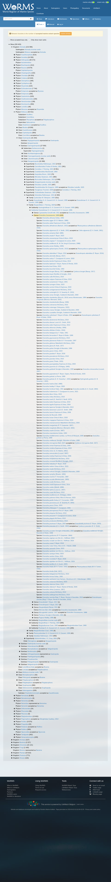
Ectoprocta (25, 91)
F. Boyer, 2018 (53, 353)
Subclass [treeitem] (29, 143)
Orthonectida (25, 708)
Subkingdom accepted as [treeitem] (31, 52)
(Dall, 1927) (54, 443)
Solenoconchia (28, 688)
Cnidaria (24, 78)
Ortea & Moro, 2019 (57, 238)
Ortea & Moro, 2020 (55, 417)
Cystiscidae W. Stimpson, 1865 (44, 197)
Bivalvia (25, 127)
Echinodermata (26, 88)
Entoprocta (25, 94)
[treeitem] (52, 210)
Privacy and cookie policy (92, 809)
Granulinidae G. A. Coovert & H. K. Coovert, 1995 (51, 200)
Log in (60, 24)
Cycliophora (25, 83)
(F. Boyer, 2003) (88, 523)
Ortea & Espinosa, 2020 (56, 287)
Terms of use (39, 787)
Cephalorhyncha (27, 70)
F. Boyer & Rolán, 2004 (57, 315)
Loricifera (24, 107)
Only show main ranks (38, 40)
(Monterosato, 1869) (55, 479)
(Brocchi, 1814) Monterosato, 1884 (64, 297)
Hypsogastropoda (38, 151)
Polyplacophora (48, 120)
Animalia (22, 47)
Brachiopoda (25, 65)
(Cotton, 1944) (53, 330)
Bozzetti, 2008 (52, 415)
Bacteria (22, 742)
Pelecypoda (27, 677)
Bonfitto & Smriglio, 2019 (56, 274)
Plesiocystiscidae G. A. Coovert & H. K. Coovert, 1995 (52, 633)
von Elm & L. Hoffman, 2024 (58, 538)
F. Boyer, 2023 (53, 235)
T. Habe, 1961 (55, 333)
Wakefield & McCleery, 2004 (58, 343)
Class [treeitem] (25, 127)
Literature (50, 19)
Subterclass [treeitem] (34, 148)
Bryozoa (24, 68)
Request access (40, 790)
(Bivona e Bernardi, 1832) (58, 428)
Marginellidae (48, 620)
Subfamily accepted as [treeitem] (59, 625)
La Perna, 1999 (53, 376)
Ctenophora (25, 81)
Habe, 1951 (53, 389)
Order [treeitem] (33, 153)
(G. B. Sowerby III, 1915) (58, 292)
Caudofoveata (27, 130)
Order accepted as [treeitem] (40, 641)
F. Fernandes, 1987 (55, 477)
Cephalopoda (27, 133)
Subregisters (55, 8)
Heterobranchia (33, 646)
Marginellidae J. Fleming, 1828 (44, 205)
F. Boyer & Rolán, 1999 (57, 335)
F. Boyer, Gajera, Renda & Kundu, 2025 (63, 374)
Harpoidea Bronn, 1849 (43, 174)
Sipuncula (41, 732)
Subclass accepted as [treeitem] (39, 649)
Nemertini (24, 706)
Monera (22, 750)
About (46, 8)
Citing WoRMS (40, 785)
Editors (86, 19)
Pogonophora (26, 719)
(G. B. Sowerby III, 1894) (58, 503)
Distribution (63, 19)
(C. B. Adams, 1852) (55, 451)
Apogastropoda (33, 143)
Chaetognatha (26, 73)
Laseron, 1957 (48, 612)
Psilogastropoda (33, 662)
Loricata (25, 669)
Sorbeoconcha (37, 148)
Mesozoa (24, 109)
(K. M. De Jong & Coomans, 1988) (61, 243)
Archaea (22, 740)
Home (39, 8)
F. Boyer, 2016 (54, 253)
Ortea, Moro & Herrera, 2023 (58, 497)
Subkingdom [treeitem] (28, 49)
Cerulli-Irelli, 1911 (49, 213)
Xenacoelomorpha (27, 737)
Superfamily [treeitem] (43, 164)
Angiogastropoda (33, 140)
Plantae (22, 753)
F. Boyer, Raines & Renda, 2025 (60, 264)
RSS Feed (96, 790)
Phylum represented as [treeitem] (31, 703)
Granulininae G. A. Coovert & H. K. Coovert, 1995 (55, 210)
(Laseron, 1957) (53, 490)
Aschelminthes (26, 62)
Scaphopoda (27, 685)
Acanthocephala (26, 55)
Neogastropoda (33, 161)
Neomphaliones (33, 649)
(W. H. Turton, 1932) (55, 566)
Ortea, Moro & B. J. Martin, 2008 (59, 546)
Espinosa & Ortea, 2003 (59, 364)
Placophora (30, 120)
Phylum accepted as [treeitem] (29, 91)
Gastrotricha (25, 96)
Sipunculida (25, 732)
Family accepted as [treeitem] (64, 201)
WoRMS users (12, 794)
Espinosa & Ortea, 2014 (56, 261)
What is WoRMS (12, 785)
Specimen (75, 19)
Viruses (22, 758)
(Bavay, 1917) (53, 256)
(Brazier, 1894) (54, 474)
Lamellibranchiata (29, 667)
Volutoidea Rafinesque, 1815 (44, 195)
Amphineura (27, 125)
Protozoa (23, 755)
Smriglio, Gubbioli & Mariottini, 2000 (60, 295)
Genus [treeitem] (48, 215)
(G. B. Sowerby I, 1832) (56, 379)
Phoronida (24, 711)
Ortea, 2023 (51, 266)
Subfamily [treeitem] (55, 207)
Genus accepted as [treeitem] (61, 213)
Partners (10, 792)
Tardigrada (25, 734)
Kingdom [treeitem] (23, 47)
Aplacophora (30, 122)
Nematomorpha (26, 698)
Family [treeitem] (44, 197)
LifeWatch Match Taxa (69, 787)
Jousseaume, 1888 (79, 213)
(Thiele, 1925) (52, 361)
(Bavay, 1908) (55, 302)
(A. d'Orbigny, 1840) (56, 366)
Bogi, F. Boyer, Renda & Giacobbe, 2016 (62, 597)
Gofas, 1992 (53, 218)
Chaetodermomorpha (32, 693)
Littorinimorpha (33, 158)
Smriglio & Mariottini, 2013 (57, 407)
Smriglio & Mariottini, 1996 (57, 348)
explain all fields (65, 33)
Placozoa (24, 714)
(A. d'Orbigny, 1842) (56, 495)
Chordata (24, 75)
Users (65, 8)
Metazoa (28, 52)
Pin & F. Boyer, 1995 (57, 510)
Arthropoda (25, 60)
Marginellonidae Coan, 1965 (77, 625)
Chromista (23, 745)
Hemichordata (26, 101)
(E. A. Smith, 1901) (55, 230)
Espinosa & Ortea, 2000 (56, 445)
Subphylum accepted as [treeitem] (36, 120)
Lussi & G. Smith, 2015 (56, 322)
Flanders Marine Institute (47, 809)
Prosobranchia (33, 659)
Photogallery (74, 8)
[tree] (55, 401)
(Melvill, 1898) (53, 487)
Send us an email (99, 785)
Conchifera (30, 117)
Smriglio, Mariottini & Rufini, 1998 (61, 440)
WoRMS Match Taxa (69, 785)
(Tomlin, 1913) (55, 248)
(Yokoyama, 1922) (55, 307)
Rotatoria (24, 727)
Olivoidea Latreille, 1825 (43, 184)
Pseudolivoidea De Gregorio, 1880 (46, 187)
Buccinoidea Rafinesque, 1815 (45, 164)
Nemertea (24, 701)
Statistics (97, 19)
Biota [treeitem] (16, 44)
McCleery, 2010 (53, 277)
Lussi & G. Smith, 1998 (57, 410)
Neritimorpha (32, 651)
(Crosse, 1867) (53, 430)
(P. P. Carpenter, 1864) (57, 535)
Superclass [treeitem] (26, 122)
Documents (86, 8)
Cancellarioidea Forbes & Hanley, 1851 (48, 166)
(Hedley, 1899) (54, 327)
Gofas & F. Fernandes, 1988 (57, 500)
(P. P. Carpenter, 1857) (57, 425)
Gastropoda (27, 138)
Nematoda (24, 695)
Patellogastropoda (34, 656)
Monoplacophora (28, 675)
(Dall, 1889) (53, 233)
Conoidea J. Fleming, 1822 (44, 169)
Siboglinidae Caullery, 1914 (49, 719)
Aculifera (29, 114)
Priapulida (24, 724)
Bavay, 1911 (48, 607)
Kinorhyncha (25, 104)
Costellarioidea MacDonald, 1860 (46, 171)
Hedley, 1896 (46, 617)
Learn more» (80, 804)
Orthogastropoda (33, 654)
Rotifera (39, 727)
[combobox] (16, 18)
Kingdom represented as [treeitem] (27, 750)
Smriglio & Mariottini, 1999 (58, 369)
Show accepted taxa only (18, 40)
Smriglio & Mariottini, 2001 (51, 615)
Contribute (40, 13)
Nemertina (24, 703)
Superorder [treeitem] (34, 151)
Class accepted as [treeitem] (32, 125)
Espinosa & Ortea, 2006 (56, 223)
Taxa (40, 19)
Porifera (24, 721)
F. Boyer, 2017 (48, 602)
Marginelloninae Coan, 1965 (48, 625)
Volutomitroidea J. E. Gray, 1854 (46, 638)
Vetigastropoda (52, 649)
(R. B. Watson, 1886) (55, 220)
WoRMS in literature (14, 796)
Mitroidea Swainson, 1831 (43, 177)
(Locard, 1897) (55, 453)
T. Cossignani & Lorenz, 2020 (58, 241)
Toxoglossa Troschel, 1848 (44, 190)
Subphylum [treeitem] (25, 114)
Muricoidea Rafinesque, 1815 (45, 179)
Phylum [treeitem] (26, 55)
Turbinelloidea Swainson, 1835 (45, 192)
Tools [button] (40, 24)
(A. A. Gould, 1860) (85, 389)
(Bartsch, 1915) (55, 226)
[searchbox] (15, 18)
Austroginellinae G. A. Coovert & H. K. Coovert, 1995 (56, 207)
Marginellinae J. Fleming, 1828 (49, 623)
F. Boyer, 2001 (55, 282)
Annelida (24, 57)
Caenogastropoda (34, 145)
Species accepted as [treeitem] (69, 227)
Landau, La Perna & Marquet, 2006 (62, 436)
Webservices (66, 790)
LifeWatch (96, 8)
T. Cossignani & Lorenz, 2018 (59, 516)
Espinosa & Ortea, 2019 (57, 279)
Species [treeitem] (50, 218)
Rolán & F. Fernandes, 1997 (59, 340)
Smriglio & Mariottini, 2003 (58, 531)
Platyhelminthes (26, 716)
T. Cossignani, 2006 (56, 508)
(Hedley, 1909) (53, 246)
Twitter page (97, 787)
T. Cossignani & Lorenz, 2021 (60, 391)
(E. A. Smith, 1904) (55, 526)
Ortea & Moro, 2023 (55, 466)
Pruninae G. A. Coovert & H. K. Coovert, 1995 (54, 628)
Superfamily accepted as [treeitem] (55, 187)
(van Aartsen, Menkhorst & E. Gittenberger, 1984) (66, 579)
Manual (51, 24)
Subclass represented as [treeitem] (40, 140)
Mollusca (24, 112)
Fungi (22, 747)
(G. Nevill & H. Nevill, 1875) (57, 399)
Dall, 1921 (45, 610)
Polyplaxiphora (28, 682)
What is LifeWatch (13, 787)
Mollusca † (31, 672)
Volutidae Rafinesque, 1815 (43, 636)
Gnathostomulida (27, 99)
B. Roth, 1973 (53, 346)
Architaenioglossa (34, 153)
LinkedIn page (98, 792)
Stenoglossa (32, 641)
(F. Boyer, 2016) (90, 253)
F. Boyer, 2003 (53, 386)
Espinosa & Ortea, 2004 (56, 404)
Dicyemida (24, 86)
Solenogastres (27, 690)
